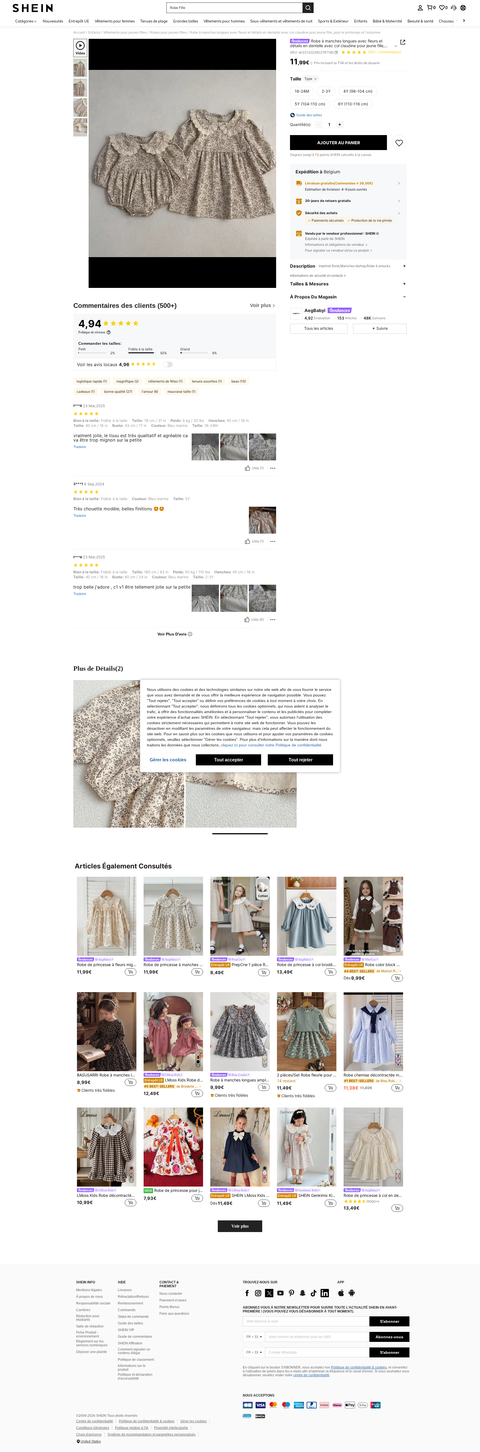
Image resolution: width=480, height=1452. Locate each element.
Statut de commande (133, 1317)
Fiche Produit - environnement (87, 1334)
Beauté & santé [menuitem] (420, 21)
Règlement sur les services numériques (92, 1343)
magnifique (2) (127, 381)
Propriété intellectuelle (171, 1428)
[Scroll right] (464, 21)
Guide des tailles (130, 1323)
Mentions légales (89, 1290)
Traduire (79, 447)
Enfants (94, 32)
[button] (453, 7)
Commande (127, 1310)
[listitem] (107, 930)
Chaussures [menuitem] (449, 21)
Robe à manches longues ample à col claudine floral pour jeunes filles (240, 1080)
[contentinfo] (326, 1405)
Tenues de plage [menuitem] (154, 21)
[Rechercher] (308, 7)
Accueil (79, 32)
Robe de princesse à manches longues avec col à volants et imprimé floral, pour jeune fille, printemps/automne (173, 964)
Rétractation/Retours (133, 1297)
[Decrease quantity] (318, 124)
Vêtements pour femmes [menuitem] (115, 21)
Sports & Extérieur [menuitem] (333, 21)
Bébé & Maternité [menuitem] (387, 21)
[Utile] (247, 468)
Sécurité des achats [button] (321, 213)
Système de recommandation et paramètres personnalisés (152, 1434)
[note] (96, 1090)
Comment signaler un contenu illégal (134, 1351)
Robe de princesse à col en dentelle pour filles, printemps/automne (373, 1195)
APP (340, 1282)
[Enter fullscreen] (270, 283)
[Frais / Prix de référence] (311, 63)
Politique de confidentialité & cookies (359, 1367)
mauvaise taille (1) (182, 391)
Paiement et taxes (172, 1300)
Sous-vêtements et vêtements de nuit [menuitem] (281, 21)
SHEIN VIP (126, 1330)
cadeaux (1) (86, 391)
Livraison (125, 1290)
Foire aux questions (174, 1314)
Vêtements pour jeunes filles (125, 32)
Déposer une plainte (91, 1352)
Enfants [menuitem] (360, 21)
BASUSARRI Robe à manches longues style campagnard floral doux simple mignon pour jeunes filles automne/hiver (106, 1075)
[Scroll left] (457, 21)
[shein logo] (32, 8)
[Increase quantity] (339, 124)
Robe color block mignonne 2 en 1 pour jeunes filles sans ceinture (373, 964)
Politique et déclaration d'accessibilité (135, 1376)
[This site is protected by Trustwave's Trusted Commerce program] (247, 1416)
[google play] (352, 1296)
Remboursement (130, 1303)
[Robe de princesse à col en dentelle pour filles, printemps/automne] (373, 1147)
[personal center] (420, 7)
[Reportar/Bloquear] (272, 468)
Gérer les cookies (193, 1421)
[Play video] (182, 163)
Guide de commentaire (135, 1337)
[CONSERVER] (399, 142)
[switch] (168, 364)
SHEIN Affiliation (130, 1343)
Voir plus (240, 1226)
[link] (431, 7)
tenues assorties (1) (207, 381)
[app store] (341, 1296)
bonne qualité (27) (118, 391)
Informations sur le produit (132, 1368)
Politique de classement (136, 1360)
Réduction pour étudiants (87, 1318)
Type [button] (308, 79)
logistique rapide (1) (92, 381)
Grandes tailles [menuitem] (185, 21)
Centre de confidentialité (94, 1421)
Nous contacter (170, 1294)
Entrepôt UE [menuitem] (79, 21)
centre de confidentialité (311, 1375)
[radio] (302, 91)
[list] (287, 1293)
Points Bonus (169, 1307)
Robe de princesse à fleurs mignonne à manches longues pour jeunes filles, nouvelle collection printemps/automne (106, 964)
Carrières (83, 1310)
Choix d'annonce (89, 1434)
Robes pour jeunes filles (168, 32)
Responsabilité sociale (93, 1303)
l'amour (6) (150, 391)
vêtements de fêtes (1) (165, 381)
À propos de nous (89, 1297)
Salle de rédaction (90, 1326)
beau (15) (238, 381)
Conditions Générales (92, 1428)
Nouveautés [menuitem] (53, 21)
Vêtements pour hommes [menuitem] (224, 21)
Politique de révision (91, 332)
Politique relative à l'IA (131, 1428)
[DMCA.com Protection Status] (260, 1416)
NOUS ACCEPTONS (258, 1395)
